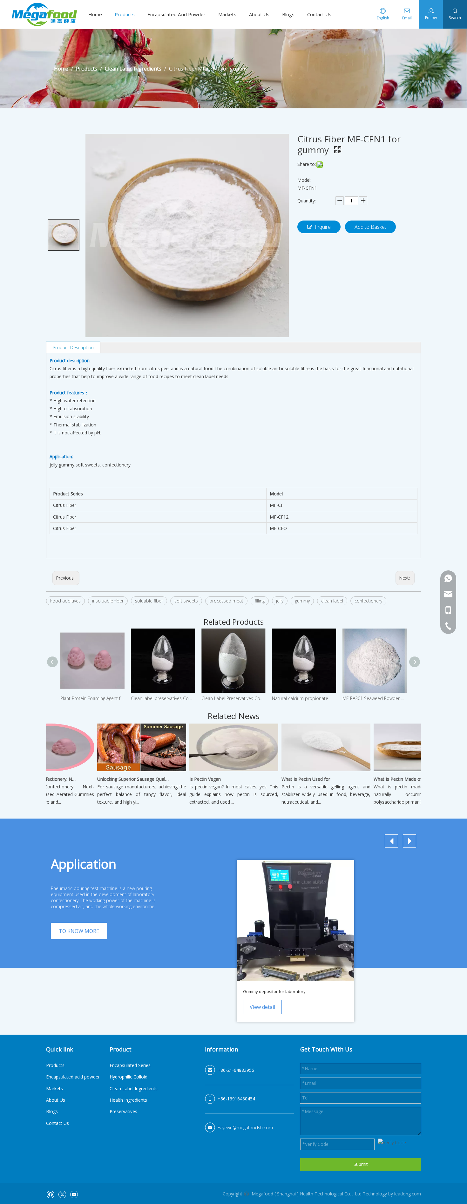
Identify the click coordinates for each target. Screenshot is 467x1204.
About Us (259, 14)
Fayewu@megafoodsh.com (245, 1128)
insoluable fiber (108, 601)
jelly (279, 601)
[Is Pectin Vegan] (222, 771)
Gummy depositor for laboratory (274, 991)
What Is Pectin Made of (386, 779)
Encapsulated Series (130, 1065)
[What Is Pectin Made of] (406, 771)
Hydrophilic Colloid (128, 1077)
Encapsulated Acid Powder (176, 14)
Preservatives (123, 1111)
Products (125, 14)
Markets (227, 14)
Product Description (73, 347)
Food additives (65, 601)
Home (95, 14)
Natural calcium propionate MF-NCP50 (304, 698)
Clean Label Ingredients (134, 1088)
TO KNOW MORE (79, 931)
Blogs (288, 14)
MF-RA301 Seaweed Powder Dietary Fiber (374, 698)
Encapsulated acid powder (73, 1077)
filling (260, 601)
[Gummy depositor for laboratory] (295, 920)
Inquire (323, 226)
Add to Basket (370, 226)
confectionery (368, 601)
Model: (304, 180)
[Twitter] (62, 1194)
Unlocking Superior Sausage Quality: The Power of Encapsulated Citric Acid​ (121, 779)
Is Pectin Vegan (193, 779)
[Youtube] (74, 1194)
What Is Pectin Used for (294, 779)
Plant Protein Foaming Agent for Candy (92, 698)
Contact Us (319, 14)
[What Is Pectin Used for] (314, 771)
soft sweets (186, 601)
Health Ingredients (128, 1100)
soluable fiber (149, 601)
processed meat (226, 601)
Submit (361, 1164)
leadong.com (407, 1194)
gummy (302, 601)
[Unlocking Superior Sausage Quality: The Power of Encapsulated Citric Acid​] (129, 771)
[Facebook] (50, 1194)
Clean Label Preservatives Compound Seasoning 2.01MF (233, 698)
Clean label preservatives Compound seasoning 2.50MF (163, 698)
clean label (332, 601)
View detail (262, 1006)
